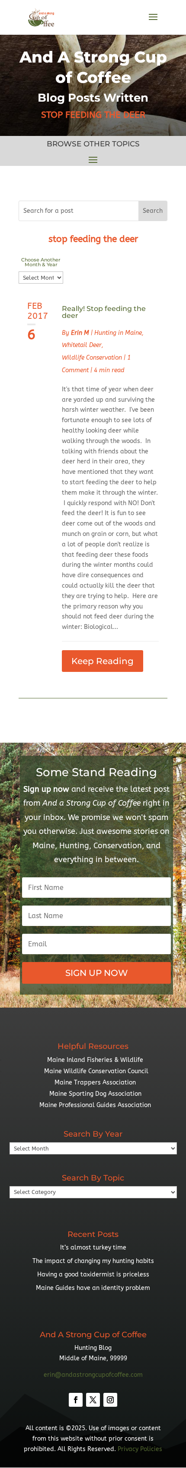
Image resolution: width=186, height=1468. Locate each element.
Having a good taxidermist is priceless (93, 1274)
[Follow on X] (93, 1400)
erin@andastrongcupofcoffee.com (93, 1375)
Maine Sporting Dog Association (95, 1094)
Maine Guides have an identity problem (93, 1288)
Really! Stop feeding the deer (104, 312)
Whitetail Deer (82, 345)
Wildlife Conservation (92, 357)
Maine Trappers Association (95, 1082)
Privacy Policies (140, 1449)
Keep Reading (102, 661)
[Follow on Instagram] (110, 1400)
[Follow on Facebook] (76, 1400)
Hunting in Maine (118, 333)
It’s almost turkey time (93, 1247)
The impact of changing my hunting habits (93, 1261)
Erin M (80, 333)
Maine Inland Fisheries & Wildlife (95, 1060)
